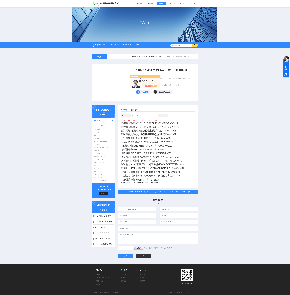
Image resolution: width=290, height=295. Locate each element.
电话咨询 (286, 69)
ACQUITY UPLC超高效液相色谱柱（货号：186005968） (184, 192)
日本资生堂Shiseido (99, 162)
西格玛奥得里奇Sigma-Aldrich (101, 147)
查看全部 (103, 193)
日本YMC (96, 165)
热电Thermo (97, 150)
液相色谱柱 (154, 56)
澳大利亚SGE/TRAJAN (100, 138)
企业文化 (123, 277)
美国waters (162, 56)
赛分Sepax (97, 153)
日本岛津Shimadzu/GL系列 (101, 141)
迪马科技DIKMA (98, 132)
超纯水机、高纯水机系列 (102, 277)
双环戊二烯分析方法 (100, 227)
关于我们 (150, 3)
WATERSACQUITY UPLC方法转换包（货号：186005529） (144, 192)
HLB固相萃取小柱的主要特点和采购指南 (104, 221)
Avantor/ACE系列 (98, 177)
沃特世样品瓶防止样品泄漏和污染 (104, 216)
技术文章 (183, 3)
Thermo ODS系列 (98, 126)
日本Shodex (97, 168)
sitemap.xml (190, 292)
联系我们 (193, 3)
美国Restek (97, 171)
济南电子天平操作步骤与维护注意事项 (104, 238)
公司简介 (123, 274)
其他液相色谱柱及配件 (100, 180)
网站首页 (140, 3)
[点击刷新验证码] (138, 248)
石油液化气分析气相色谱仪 (102, 233)
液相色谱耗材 (99, 281)
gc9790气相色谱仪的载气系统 (103, 244)
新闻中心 (172, 3)
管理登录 (183, 292)
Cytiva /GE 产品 (98, 174)
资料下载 (142, 281)
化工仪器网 (177, 292)
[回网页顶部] (286, 64)
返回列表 (159, 192)
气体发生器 (99, 274)
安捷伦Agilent (97, 144)
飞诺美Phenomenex (99, 159)
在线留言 (134, 110)
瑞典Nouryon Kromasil (99, 156)
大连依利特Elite (98, 129)
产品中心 (161, 3)
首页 (140, 56)
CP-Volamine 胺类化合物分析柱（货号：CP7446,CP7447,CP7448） (121, 45)
